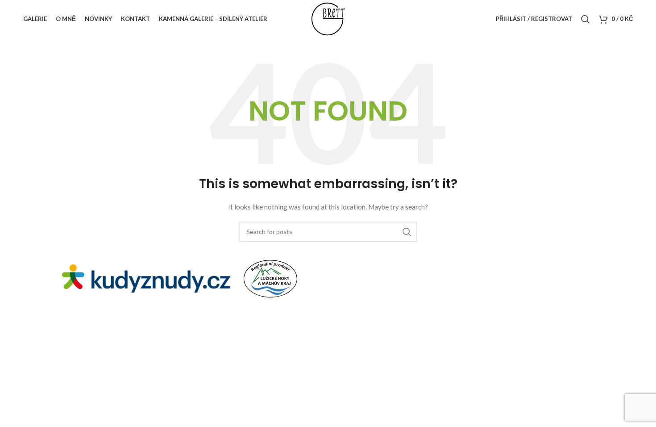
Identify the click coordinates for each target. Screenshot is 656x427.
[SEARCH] (407, 232)
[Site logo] (328, 18)
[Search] (585, 19)
